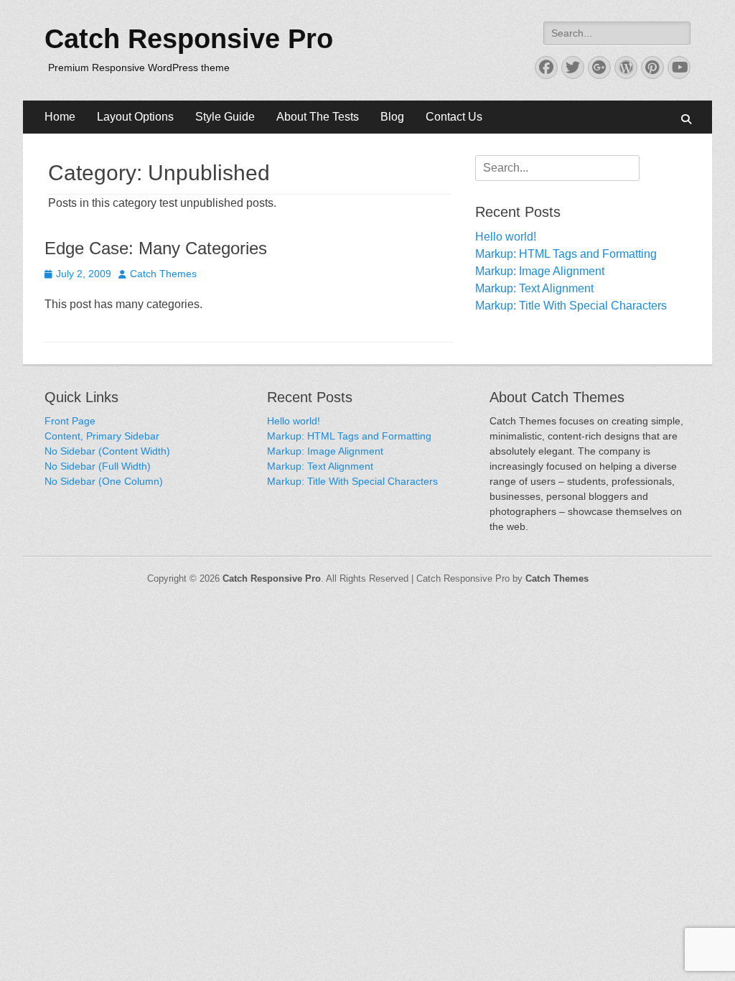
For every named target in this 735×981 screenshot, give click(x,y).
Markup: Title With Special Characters (571, 305)
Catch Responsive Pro (189, 39)
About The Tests (317, 117)
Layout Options (135, 117)
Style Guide (225, 117)
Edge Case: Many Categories (156, 248)
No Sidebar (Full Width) (98, 466)
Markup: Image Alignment (539, 271)
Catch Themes (163, 273)
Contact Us (454, 117)
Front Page (70, 421)
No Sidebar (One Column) (104, 481)
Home (60, 117)
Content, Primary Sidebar (102, 436)
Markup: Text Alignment (534, 288)
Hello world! (505, 237)
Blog (392, 117)
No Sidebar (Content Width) (107, 451)
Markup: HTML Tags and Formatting (566, 254)
